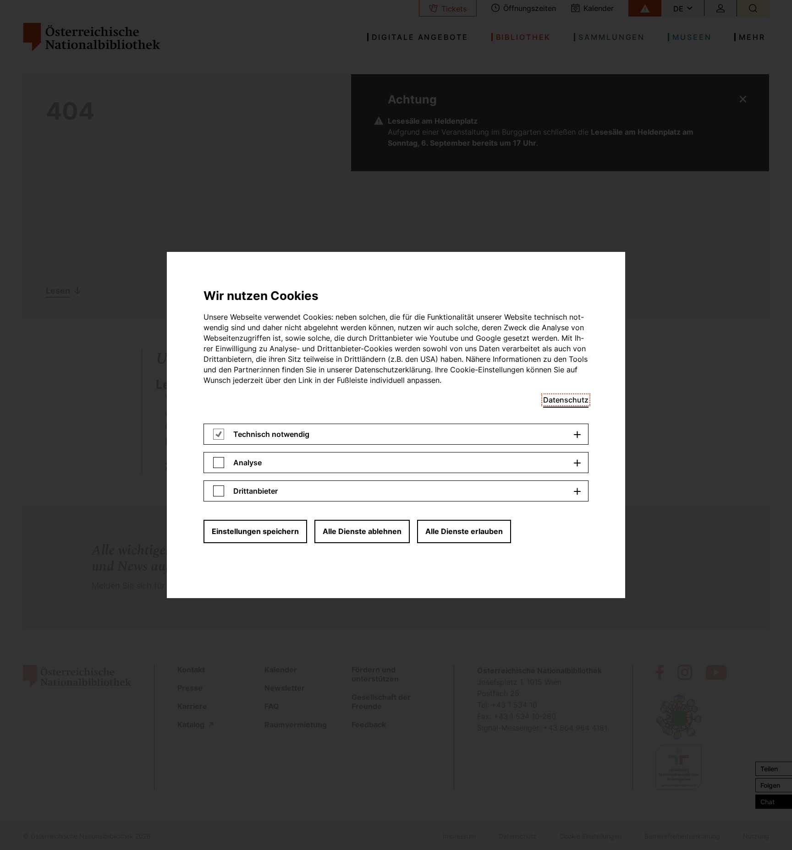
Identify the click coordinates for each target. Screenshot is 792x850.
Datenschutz (565, 399)
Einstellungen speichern (255, 531)
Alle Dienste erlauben (464, 531)
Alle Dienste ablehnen (362, 531)
